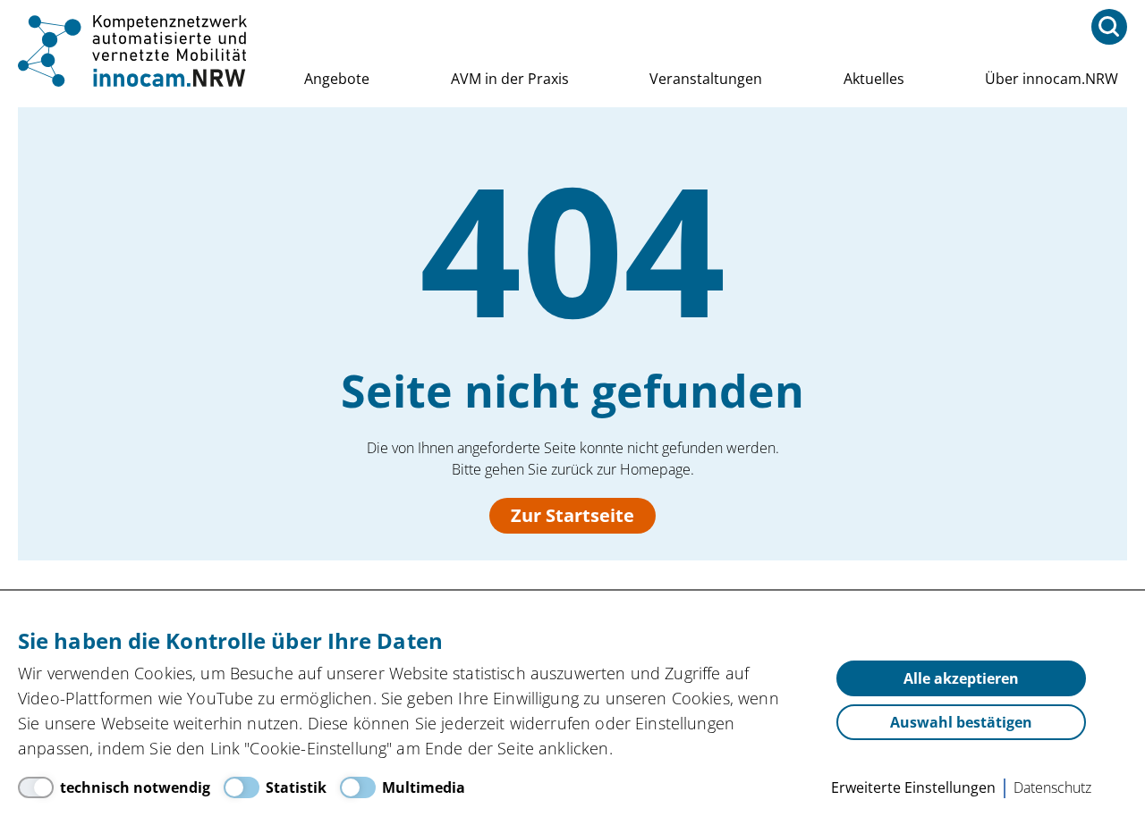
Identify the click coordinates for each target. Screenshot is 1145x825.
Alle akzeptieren (961, 678)
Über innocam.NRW (1051, 78)
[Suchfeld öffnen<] (1109, 27)
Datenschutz (1052, 787)
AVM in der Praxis (510, 78)
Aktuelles (874, 78)
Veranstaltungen (705, 78)
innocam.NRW (134, 51)
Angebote (336, 78)
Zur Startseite (572, 515)
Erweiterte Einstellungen (913, 787)
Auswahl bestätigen (961, 722)
